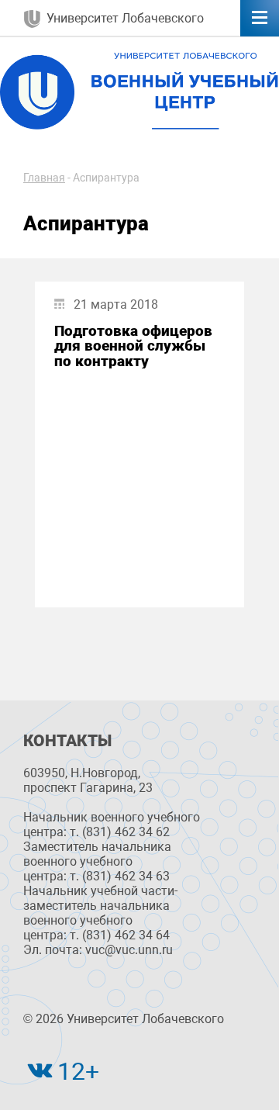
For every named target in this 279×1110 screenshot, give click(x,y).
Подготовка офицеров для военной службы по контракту (133, 345)
